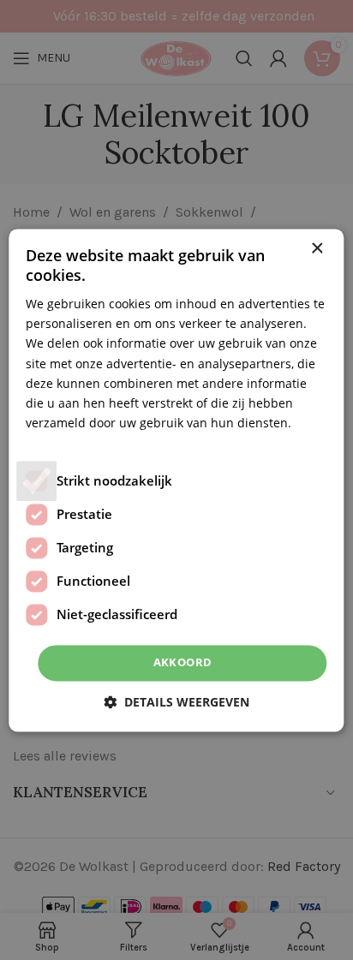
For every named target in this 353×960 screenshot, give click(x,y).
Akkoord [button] (182, 662)
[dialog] (176, 480)
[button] (176, 702)
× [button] (316, 248)
